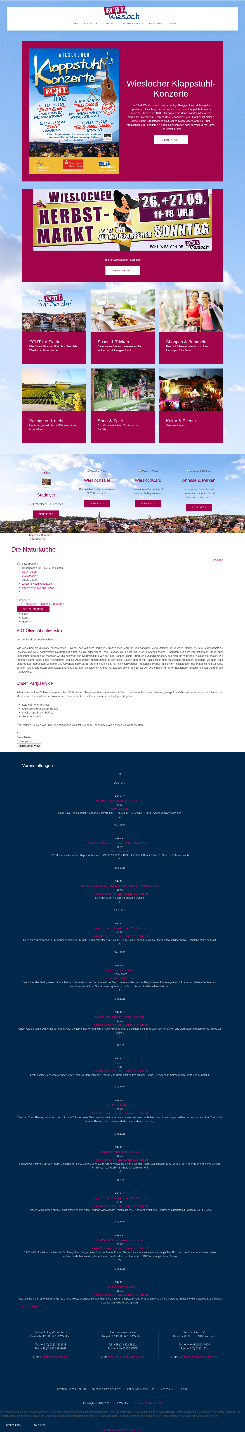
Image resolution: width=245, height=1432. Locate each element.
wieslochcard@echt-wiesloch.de (199, 1356)
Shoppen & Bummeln (39, 535)
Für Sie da (90, 23)
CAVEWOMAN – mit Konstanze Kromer (119, 1240)
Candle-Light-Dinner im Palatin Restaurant (119, 1016)
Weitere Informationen (115, 1429)
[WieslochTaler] (97, 488)
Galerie (26, 621)
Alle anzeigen (30, 1306)
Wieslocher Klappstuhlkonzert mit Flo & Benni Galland (119, 843)
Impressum (166, 1389)
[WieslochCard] (148, 488)
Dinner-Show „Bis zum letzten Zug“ (119, 1151)
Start (74, 23)
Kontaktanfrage (33, 609)
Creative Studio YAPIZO (148, 1403)
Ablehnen (40, 1425)
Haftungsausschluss (140, 1389)
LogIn (185, 1389)
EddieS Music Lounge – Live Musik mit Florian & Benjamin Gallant (120, 885)
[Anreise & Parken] (199, 490)
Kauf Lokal (156, 23)
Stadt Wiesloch (120, 808)
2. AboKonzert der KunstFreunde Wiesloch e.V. (119, 1198)
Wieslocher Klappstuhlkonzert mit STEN (119, 801)
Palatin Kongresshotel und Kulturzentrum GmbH (120, 893)
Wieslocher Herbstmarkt (120, 970)
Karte (25, 617)
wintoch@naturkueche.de (37, 583)
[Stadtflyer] (46, 493)
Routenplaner (24, 741)
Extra (172, 23)
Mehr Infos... (171, 139)
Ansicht (120, 796)
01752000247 (30, 575)
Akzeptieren (13, 1425)
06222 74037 (29, 571)
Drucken (218, 559)
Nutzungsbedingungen (107, 1389)
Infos (25, 613)
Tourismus (109, 23)
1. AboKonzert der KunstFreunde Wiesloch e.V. (119, 928)
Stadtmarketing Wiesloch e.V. (120, 978)
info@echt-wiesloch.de (55, 1356)
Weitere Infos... (54, 311)
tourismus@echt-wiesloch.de (127, 1356)
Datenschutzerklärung (71, 1389)
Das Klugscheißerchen (120, 1105)
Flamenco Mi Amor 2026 (119, 1286)
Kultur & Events (132, 23)
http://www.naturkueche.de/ (38, 587)
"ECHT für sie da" (27, 603)
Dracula (119, 1063)
